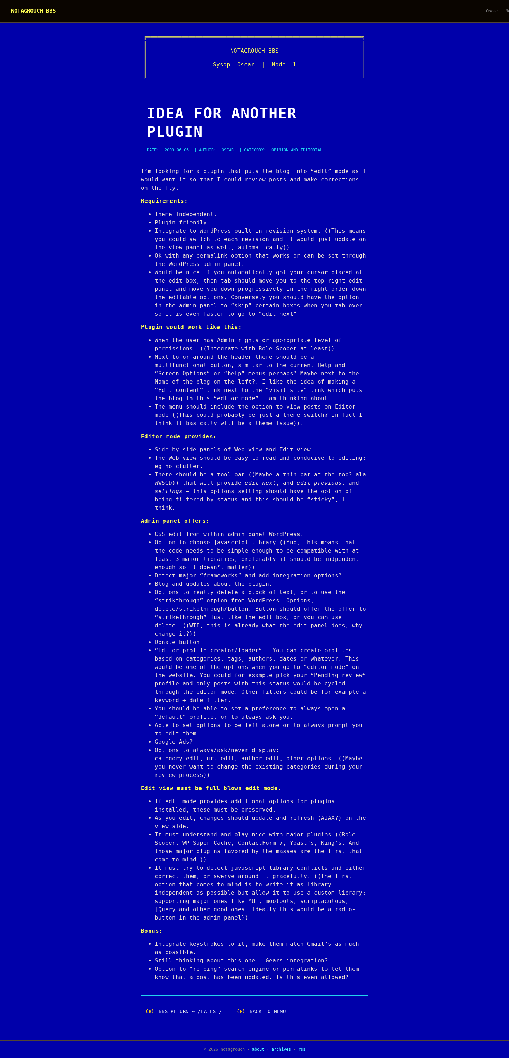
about (258, 1049)
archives (281, 1049)
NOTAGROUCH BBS (33, 11)
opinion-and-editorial (296, 149)
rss (301, 1049)
